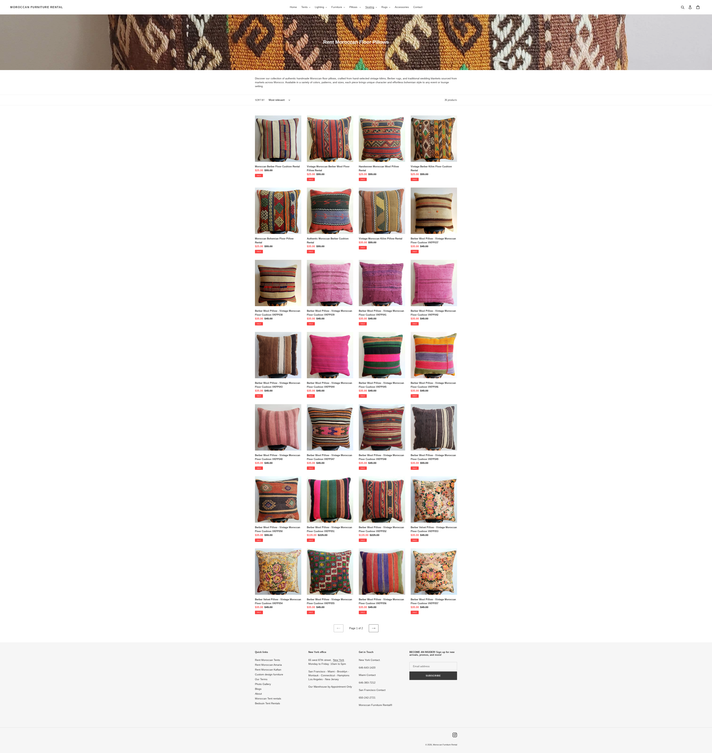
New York (338, 659)
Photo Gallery (263, 684)
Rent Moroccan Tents (267, 659)
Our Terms (261, 679)
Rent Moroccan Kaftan (268, 669)
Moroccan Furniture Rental (36, 7)
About (258, 693)
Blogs (258, 688)
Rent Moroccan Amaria (268, 664)
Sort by (260, 100)
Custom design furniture (269, 674)
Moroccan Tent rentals (268, 698)
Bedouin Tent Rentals (267, 703)
